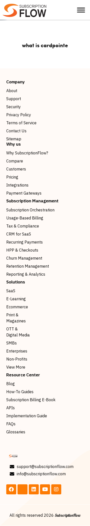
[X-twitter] (23, 489)
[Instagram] (56, 489)
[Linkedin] (34, 489)
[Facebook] (11, 489)
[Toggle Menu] (81, 10)
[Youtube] (45, 489)
